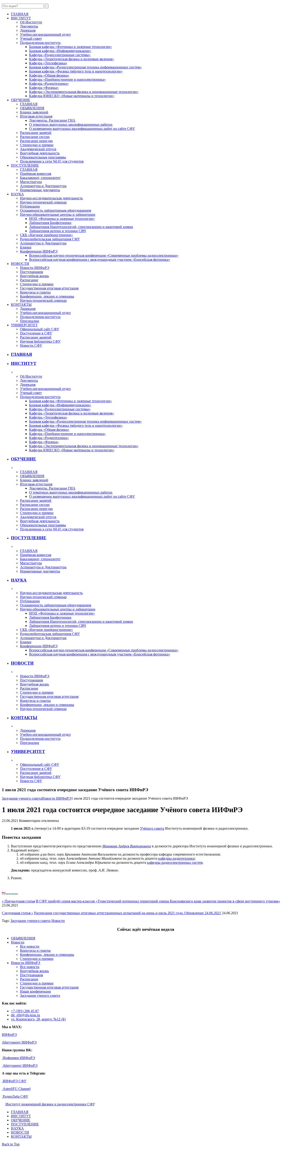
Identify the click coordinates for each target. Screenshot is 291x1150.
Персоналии (29, 321)
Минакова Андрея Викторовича (126, 846)
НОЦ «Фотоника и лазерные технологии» (62, 219)
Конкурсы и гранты (35, 292)
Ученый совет (31, 38)
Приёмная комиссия (35, 174)
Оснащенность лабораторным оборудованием (55, 210)
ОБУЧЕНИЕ (23, 459)
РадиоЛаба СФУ (15, 1096)
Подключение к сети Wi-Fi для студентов (52, 161)
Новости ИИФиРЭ (34, 268)
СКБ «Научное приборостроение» (46, 235)
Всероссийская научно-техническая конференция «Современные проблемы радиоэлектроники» (103, 255)
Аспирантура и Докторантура (43, 186)
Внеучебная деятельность (40, 153)
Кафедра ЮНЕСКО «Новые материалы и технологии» (71, 96)
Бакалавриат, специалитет (40, 178)
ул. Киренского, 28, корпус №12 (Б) (38, 1019)
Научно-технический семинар (43, 202)
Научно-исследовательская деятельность (51, 198)
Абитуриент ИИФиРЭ (19, 1042)
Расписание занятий (35, 133)
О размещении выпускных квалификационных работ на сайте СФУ (82, 129)
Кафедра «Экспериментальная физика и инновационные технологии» (83, 92)
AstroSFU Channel (16, 1089)
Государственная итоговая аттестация (49, 288)
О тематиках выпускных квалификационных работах (71, 124)
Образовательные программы (43, 157)
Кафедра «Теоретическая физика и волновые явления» (71, 59)
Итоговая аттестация (36, 116)
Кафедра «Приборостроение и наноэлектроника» (67, 79)
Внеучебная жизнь (34, 276)
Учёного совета (152, 828)
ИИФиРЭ (9, 1035)
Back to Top (11, 1144)
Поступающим (31, 272)
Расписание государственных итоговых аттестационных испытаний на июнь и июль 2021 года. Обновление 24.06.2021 (127, 913)
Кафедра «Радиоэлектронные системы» (59, 55)
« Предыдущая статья (18, 901)
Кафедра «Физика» (44, 88)
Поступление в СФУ (36, 333)
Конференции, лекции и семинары (47, 296)
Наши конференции (35, 991)
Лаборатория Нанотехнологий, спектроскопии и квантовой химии (81, 227)
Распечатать (11, 893)
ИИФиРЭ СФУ (14, 1081)
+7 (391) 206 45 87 (25, 1011)
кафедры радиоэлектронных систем (175, 862)
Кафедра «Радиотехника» (49, 83)
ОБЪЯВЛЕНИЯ (32, 108)
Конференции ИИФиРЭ (39, 251)
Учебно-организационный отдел (45, 34)
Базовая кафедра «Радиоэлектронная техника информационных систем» (85, 67)
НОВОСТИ (22, 663)
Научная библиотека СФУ (40, 341)
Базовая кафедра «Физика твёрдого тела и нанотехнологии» (76, 71)
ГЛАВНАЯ (29, 104)
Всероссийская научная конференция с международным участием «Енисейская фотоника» (99, 259)
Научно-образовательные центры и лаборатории (57, 214)
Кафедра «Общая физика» (49, 75)
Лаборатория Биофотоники (50, 223)
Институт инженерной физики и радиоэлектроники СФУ (49, 1104)
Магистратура (31, 182)
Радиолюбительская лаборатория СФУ (50, 239)
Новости (58, 921)
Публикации (30, 206)
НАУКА (19, 580)
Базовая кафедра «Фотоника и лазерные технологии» (70, 47)
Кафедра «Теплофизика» (48, 63)
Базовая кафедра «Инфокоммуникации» (60, 51)
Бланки (25, 247)
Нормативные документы (40, 190)
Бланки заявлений (34, 112)
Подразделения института (40, 43)
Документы (29, 26)
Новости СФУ (31, 345)
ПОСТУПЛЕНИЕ (28, 537)
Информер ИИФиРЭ (18, 1058)
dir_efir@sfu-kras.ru (25, 1015)
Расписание (29, 280)
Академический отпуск (38, 149)
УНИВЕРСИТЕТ (28, 751)
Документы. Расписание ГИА (52, 120)
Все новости (29, 946)
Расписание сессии (35, 137)
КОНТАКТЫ (24, 717)
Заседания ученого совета (22, 798)
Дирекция (27, 30)
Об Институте (31, 22)
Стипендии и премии (36, 145)
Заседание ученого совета (30, 921)
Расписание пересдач (36, 141)
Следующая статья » (17, 913)
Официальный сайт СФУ (39, 329)
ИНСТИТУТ (23, 363)
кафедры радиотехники (176, 858)
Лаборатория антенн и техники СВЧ (57, 231)
